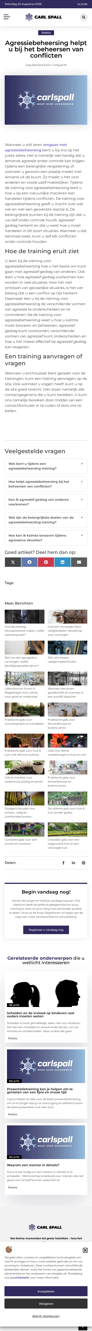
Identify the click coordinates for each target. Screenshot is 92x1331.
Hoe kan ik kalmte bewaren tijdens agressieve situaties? (46, 537)
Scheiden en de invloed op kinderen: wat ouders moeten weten (40, 1014)
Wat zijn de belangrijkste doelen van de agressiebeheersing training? (46, 519)
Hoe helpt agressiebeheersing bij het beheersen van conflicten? (46, 484)
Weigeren (46, 1303)
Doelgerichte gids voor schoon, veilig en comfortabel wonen (20, 812)
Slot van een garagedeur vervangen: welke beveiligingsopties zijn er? (22, 661)
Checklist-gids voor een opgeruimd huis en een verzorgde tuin (63, 843)
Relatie (46, 32)
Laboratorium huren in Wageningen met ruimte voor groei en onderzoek (21, 692)
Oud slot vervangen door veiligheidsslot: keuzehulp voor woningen (65, 630)
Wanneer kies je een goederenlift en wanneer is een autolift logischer (65, 692)
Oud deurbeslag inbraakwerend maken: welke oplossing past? (24, 630)
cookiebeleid (19, 1277)
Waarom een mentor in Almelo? (33, 1165)
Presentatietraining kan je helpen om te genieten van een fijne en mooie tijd (40, 1090)
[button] (85, 1250)
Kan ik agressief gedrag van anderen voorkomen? (46, 502)
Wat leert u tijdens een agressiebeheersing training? (46, 466)
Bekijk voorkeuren (46, 1316)
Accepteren (46, 1291)
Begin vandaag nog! (46, 892)
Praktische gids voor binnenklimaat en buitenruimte (61, 723)
